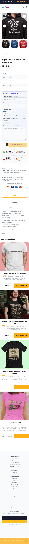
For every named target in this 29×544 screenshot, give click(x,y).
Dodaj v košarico (18, 144)
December (8, 427)
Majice (14, 496)
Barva (3, 81)
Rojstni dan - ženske (8, 428)
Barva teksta (6, 102)
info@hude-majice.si (15, 464)
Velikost (4, 73)
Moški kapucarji (15, 172)
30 (8, 177)
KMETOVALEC (17, 376)
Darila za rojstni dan (7, 276)
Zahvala (14, 488)
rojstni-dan (5, 180)
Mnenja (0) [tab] (14, 202)
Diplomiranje (14, 486)
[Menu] (26, 7)
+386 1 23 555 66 (15, 462)
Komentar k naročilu (12, 126)
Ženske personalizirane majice (18, 430)
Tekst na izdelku (11, 96)
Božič (14, 490)
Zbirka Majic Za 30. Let (20, 428)
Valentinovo (14, 482)
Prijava (14, 521)
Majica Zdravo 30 (14, 423)
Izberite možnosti (21, 285)
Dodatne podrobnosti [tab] (14, 199)
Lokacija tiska (7, 109)
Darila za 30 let (14, 170)
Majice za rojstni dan (12, 278)
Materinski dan (14, 484)
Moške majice (6, 328)
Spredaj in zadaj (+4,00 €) (11, 115)
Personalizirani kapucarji (10, 174)
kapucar (11, 177)
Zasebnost (14, 472)
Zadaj (5, 113)
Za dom (14, 503)
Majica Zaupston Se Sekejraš (14, 274)
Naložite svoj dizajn (14, 119)
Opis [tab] (14, 195)
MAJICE (15, 276)
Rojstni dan (14, 478)
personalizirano (10, 179)
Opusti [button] (26, 541)
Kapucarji (14, 498)
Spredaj (6, 111)
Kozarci (14, 502)
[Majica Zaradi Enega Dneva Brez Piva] (14, 304)
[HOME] (2, 52)
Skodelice (14, 500)
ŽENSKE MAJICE (6, 430)
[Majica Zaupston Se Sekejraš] (14, 256)
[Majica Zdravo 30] (14, 406)
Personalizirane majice (18, 279)
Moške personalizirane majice (18, 328)
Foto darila (14, 505)
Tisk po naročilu (21, 1)
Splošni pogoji (14, 470)
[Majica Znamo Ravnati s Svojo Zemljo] (14, 354)
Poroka (14, 480)
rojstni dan (19, 179)
